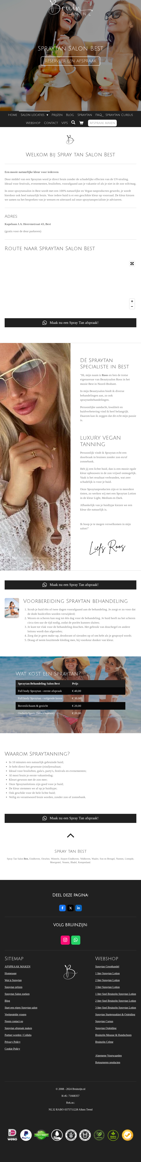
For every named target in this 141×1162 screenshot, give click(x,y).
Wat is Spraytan (13, 980)
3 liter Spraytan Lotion (107, 987)
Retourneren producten (107, 1062)
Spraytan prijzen (13, 987)
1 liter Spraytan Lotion (107, 973)
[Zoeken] (73, 122)
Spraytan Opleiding (105, 1028)
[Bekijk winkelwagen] (81, 123)
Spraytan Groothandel (107, 966)
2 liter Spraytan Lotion (107, 980)
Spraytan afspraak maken (18, 1028)
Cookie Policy (12, 1048)
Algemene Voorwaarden (108, 1055)
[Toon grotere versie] (12, 608)
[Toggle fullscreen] (132, 263)
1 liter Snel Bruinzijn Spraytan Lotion (115, 993)
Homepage (11, 973)
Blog (7, 1000)
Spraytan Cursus (104, 1021)
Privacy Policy (12, 1041)
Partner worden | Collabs (18, 1035)
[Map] (71, 285)
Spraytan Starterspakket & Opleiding (115, 1014)
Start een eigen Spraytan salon (21, 1007)
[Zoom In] (132, 301)
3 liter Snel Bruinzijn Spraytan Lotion (115, 1007)
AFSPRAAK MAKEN (17, 966)
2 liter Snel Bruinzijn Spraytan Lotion (115, 1000)
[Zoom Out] (132, 306)
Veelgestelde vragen (15, 1014)
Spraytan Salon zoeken (17, 993)
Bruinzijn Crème (104, 1041)
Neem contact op (14, 1021)
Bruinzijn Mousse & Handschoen (113, 1035)
